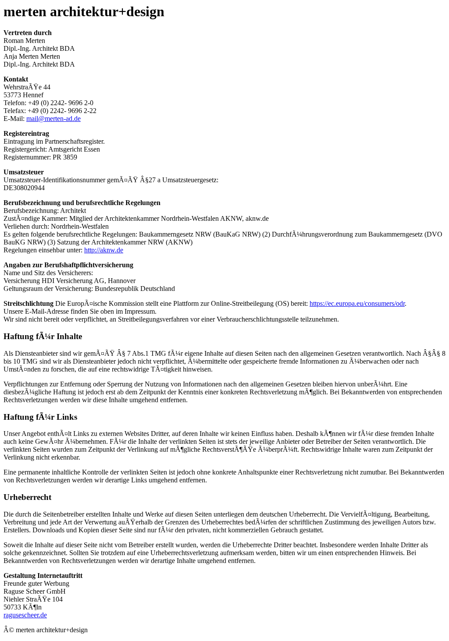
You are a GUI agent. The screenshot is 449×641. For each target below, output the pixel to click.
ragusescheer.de (25, 615)
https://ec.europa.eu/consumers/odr (357, 303)
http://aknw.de (103, 250)
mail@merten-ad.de (53, 118)
